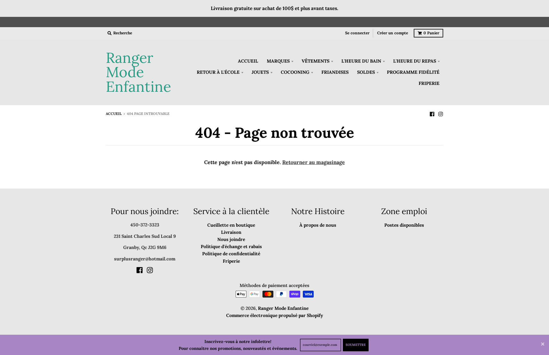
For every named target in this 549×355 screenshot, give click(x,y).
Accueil (114, 113)
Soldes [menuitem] (366, 72)
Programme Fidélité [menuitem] (413, 72)
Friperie (231, 261)
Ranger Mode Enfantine (138, 72)
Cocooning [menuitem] (295, 72)
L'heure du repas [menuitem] (414, 61)
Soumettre (356, 345)
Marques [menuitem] (278, 61)
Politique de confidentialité (231, 253)
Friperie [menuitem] (429, 83)
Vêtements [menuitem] (315, 61)
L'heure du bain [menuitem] (361, 61)
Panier (431, 32)
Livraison (231, 232)
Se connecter (357, 32)
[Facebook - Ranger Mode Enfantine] (432, 113)
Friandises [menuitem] (335, 72)
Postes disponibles (404, 225)
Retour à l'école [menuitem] (218, 72)
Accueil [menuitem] (248, 61)
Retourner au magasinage (313, 162)
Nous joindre (231, 239)
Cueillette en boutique (231, 225)
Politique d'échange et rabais (231, 246)
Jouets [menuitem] (260, 72)
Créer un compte (392, 32)
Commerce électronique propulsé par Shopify (274, 315)
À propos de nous (317, 225)
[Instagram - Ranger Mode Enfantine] (440, 113)
